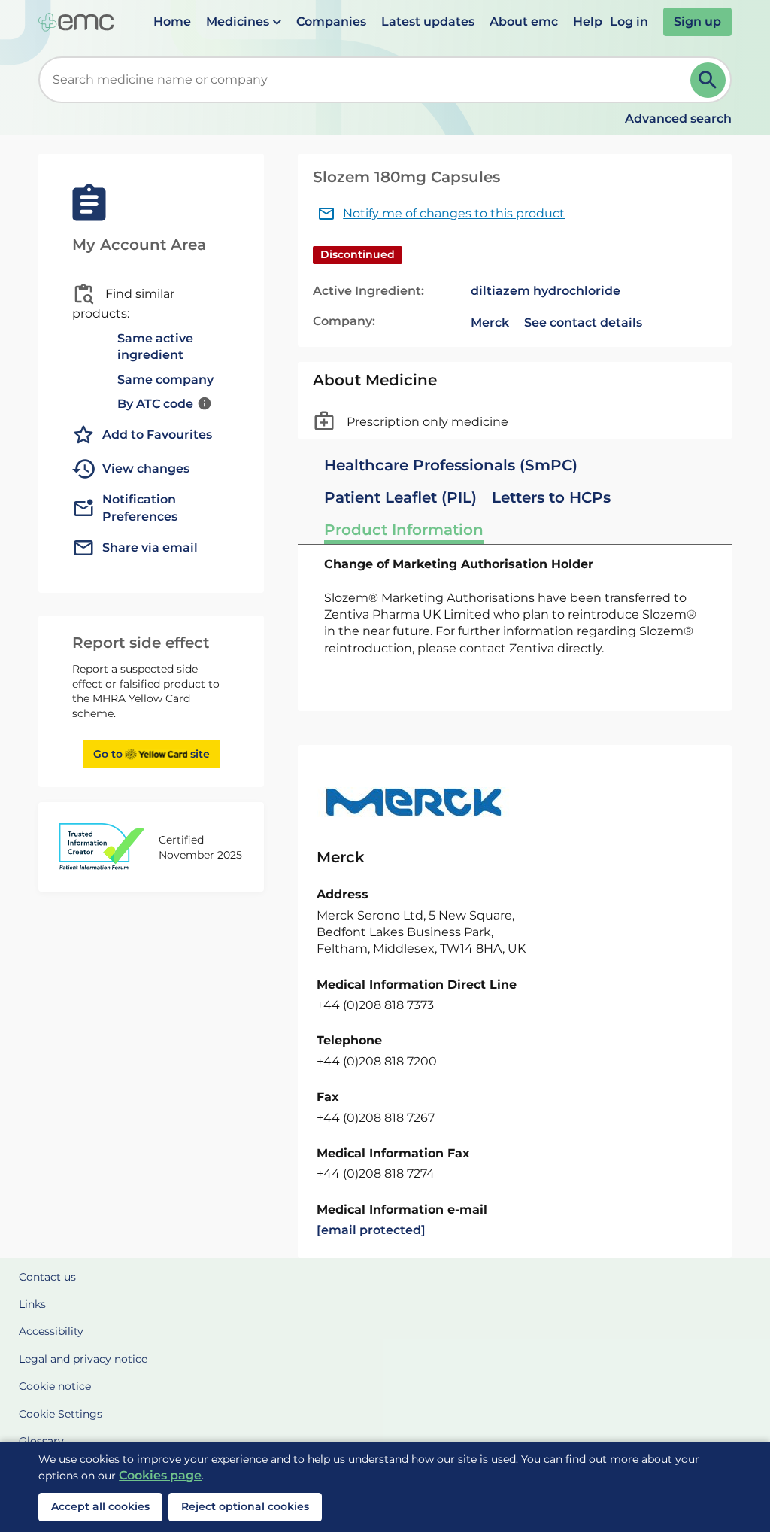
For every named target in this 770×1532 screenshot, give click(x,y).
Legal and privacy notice (83, 1359)
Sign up (697, 21)
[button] (243, 22)
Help (587, 21)
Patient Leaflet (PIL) (400, 497)
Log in (629, 21)
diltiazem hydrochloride (545, 291)
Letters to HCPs (551, 497)
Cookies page (160, 1475)
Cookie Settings (60, 1414)
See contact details (583, 322)
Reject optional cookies (245, 1506)
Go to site (151, 754)
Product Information (404, 530)
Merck (490, 322)
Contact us (47, 1277)
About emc (524, 21)
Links (32, 1304)
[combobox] (367, 79)
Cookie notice (55, 1386)
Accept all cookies (100, 1506)
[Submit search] (708, 80)
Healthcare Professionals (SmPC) (451, 465)
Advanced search (678, 118)
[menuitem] (172, 22)
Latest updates (427, 21)
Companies (331, 21)
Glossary (41, 1441)
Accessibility (51, 1331)
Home (172, 21)
